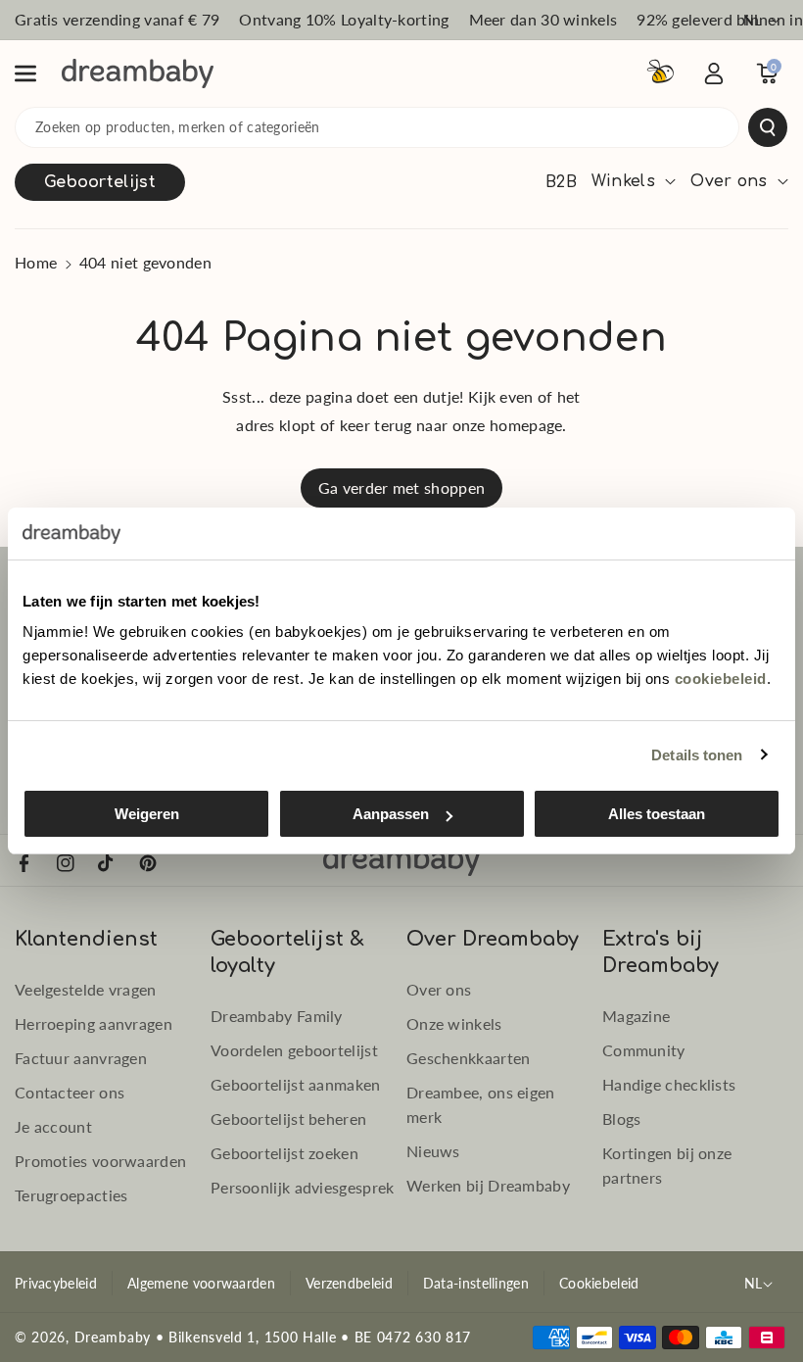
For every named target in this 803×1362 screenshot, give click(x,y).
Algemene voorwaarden (201, 1283)
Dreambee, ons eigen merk (480, 1104)
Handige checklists (668, 1084)
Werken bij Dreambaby (488, 1185)
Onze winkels (454, 1023)
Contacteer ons (69, 1092)
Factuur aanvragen (81, 1057)
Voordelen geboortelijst (294, 1050)
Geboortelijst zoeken (284, 1152)
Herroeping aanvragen (93, 1023)
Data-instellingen (476, 1283)
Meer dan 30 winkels (543, 19)
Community (643, 1050)
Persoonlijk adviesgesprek (303, 1187)
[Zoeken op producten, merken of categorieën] (767, 127)
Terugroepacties (71, 1195)
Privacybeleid (56, 1283)
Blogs (621, 1118)
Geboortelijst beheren (288, 1118)
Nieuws (433, 1151)
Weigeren (147, 813)
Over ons (438, 989)
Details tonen (696, 755)
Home (36, 262)
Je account (53, 1126)
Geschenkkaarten (468, 1057)
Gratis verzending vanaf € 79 (117, 19)
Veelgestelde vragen (86, 989)
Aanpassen (391, 813)
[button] (36, 73)
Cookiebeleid (599, 1283)
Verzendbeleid (349, 1283)
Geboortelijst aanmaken (296, 1084)
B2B (561, 182)
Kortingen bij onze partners (667, 1165)
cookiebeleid (721, 678)
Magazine (636, 1015)
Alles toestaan (656, 813)
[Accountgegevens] (713, 73)
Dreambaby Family (277, 1015)
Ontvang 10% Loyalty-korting (344, 19)
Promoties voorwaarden (100, 1160)
